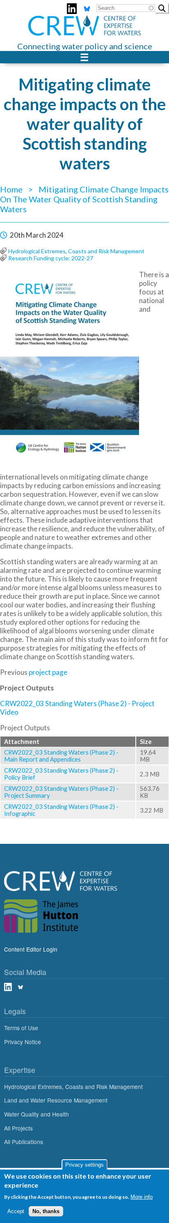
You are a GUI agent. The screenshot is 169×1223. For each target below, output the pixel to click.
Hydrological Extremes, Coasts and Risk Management (76, 251)
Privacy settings (84, 1165)
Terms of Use (21, 1028)
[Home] (84, 20)
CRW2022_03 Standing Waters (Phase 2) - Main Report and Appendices (61, 756)
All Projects (18, 1128)
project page (48, 672)
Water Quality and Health (36, 1114)
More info (141, 1197)
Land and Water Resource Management (55, 1100)
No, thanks (45, 1211)
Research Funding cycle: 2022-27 (50, 258)
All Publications (23, 1141)
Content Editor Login (30, 949)
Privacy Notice (22, 1042)
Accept (15, 1211)
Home (11, 189)
